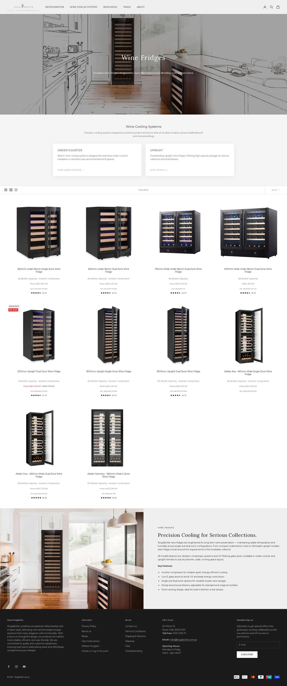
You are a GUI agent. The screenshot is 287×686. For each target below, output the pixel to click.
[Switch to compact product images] (16, 190)
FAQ (127, 646)
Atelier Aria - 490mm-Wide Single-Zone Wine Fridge (248, 373)
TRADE (127, 7)
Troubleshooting (133, 651)
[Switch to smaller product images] (11, 190)
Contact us (131, 626)
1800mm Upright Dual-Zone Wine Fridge (178, 371)
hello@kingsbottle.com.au (183, 639)
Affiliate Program (90, 646)
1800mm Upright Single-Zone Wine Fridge (108, 371)
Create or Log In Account (95, 651)
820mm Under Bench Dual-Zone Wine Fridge (108, 270)
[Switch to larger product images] (5, 190)
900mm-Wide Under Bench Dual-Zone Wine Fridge (248, 270)
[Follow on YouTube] (24, 666)
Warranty (130, 641)
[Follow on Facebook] (8, 666)
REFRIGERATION (54, 7)
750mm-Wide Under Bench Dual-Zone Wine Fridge (178, 270)
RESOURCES (110, 7)
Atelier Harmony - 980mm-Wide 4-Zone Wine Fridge (108, 475)
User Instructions (90, 641)
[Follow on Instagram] (16, 666)
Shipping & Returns (135, 636)
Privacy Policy (89, 626)
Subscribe (247, 654)
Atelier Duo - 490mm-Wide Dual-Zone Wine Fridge (39, 475)
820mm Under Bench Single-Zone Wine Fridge (39, 270)
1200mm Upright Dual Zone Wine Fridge (38, 371)
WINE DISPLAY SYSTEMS (83, 7)
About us (86, 631)
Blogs (85, 636)
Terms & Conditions (135, 631)
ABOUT (141, 7)
